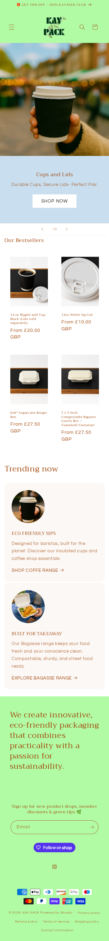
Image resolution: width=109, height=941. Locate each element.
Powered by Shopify (56, 913)
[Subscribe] (91, 827)
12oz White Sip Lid (77, 315)
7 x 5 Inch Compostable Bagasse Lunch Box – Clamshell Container (78, 419)
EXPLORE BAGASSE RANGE (42, 678)
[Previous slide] (42, 229)
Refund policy (26, 921)
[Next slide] (66, 229)
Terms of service (56, 921)
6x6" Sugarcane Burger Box (28, 415)
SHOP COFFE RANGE (35, 570)
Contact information (57, 930)
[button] (11, 27)
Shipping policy (87, 921)
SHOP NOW (54, 201)
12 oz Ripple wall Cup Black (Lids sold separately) (28, 319)
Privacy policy (89, 913)
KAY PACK (30, 913)
